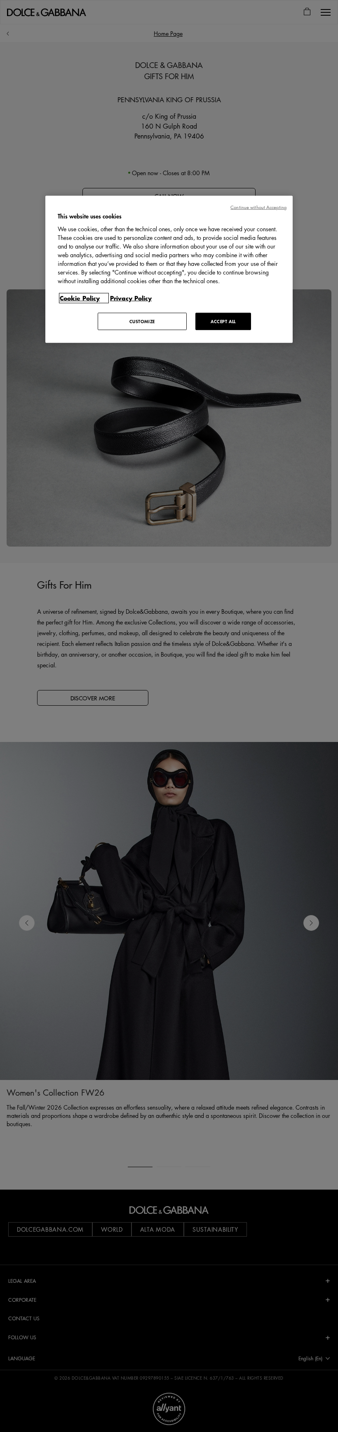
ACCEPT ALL (223, 320)
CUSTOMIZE (142, 320)
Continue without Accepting (258, 207)
